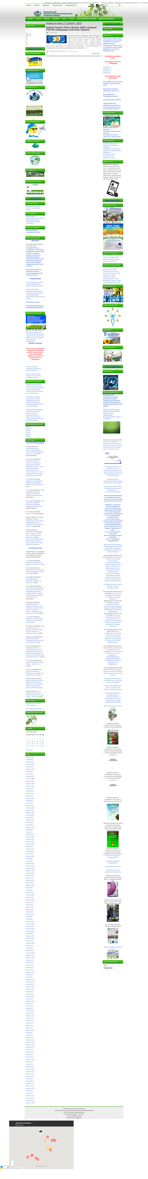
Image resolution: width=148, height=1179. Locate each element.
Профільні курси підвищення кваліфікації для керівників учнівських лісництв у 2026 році (35, 482)
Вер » (31, 750)
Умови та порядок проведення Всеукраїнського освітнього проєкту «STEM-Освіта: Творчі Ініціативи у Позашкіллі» (34, 541)
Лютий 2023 (29, 858)
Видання (47, 19)
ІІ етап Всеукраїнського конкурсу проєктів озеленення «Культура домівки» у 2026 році (35, 693)
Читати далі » (96, 53)
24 (27, 746)
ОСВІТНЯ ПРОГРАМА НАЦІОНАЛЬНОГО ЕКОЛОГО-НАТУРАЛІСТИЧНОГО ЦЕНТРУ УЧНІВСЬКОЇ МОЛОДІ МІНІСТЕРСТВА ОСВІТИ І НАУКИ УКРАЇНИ (35, 294)
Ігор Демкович (77, 1117)
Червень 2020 (30, 936)
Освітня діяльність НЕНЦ (112, 24)
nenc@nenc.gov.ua (76, 1116)
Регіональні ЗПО (57, 5)
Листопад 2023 (30, 837)
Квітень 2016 (29, 1057)
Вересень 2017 (30, 1016)
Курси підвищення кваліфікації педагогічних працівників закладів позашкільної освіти (35, 492)
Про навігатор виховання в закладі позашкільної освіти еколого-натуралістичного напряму (113, 672)
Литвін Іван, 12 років (109, 277)
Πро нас (38, 19)
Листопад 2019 (30, 953)
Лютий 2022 (29, 887)
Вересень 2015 (30, 1074)
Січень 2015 (29, 1093)
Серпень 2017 (30, 1018)
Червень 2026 (30, 762)
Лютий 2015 (29, 1090)
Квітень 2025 (29, 796)
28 (37, 746)
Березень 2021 (30, 914)
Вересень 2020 (30, 929)
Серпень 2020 (30, 931)
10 (27, 741)
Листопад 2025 (30, 779)
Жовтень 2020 (30, 926)
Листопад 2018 (30, 982)
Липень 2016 (29, 1049)
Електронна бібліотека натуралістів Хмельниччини (113, 871)
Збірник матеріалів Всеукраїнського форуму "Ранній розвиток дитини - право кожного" (112, 481)
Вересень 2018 (30, 987)
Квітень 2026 (29, 767)
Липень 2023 (29, 846)
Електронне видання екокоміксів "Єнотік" (113, 948)
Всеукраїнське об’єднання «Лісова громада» (33, 704)
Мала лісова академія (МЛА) (34, 709)
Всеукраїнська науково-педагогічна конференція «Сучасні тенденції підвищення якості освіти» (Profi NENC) (35, 450)
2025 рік (28, 436)
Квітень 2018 (29, 999)
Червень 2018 (30, 994)
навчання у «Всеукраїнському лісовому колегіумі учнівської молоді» (34, 620)
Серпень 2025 (30, 786)
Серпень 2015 (30, 1076)
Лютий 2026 (29, 771)
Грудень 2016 (30, 1037)
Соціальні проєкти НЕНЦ (113, 200)
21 (37, 743)
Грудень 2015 (30, 1066)
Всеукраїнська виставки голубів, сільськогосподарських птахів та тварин (35, 571)
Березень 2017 (30, 1030)
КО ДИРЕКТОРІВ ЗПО (35, 198)
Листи (64, 19)
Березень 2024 (30, 827)
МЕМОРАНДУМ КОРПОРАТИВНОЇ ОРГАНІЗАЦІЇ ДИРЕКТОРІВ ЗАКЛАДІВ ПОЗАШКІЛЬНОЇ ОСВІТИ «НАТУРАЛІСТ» (35, 219)
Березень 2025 (30, 798)
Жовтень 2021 (30, 897)
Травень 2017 (30, 1025)
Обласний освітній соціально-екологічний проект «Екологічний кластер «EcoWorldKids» (112, 680)
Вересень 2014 (30, 1103)
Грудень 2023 (30, 834)
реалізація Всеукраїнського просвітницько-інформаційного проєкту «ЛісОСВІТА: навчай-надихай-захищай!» (35, 522)
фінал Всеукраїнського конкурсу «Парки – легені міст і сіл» (35, 663)
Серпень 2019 (30, 960)
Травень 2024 (30, 822)
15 (40, 741)
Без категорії (64, 51)
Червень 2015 (30, 1081)
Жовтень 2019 (30, 955)
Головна (28, 5)
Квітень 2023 (29, 854)
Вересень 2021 (30, 899)
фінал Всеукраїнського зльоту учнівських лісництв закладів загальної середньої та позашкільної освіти (35, 629)
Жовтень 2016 (30, 1042)
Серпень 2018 (30, 989)
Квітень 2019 (29, 970)
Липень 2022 (29, 875)
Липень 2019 (29, 962)
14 (37, 741)
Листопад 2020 (30, 924)
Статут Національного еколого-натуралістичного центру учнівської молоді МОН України (35, 284)
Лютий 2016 (29, 1061)
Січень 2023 (29, 861)
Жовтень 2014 (30, 1100)
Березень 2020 (30, 943)
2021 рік (28, 429)
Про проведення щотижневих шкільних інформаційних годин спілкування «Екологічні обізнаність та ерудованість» (113, 651)
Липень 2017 (29, 1020)
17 (27, 743)
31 (27, 748)
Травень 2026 (30, 764)
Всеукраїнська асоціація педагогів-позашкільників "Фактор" (33, 208)
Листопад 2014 (30, 1098)
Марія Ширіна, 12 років (109, 269)
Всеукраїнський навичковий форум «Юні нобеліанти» (33, 563)
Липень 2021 (29, 904)
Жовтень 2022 (30, 868)
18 (30, 743)
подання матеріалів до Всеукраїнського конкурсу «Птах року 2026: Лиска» (35, 673)
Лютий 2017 (29, 1032)
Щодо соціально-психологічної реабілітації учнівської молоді (114, 559)
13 (35, 741)
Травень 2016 (30, 1054)
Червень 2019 (30, 965)
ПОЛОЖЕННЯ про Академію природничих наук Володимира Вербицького (112, 150)
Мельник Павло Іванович (110, 261)
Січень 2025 (29, 803)
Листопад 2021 (30, 895)
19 (32, 743)
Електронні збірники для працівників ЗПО (113, 862)
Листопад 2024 (30, 808)
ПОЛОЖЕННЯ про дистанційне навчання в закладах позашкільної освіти (113, 586)
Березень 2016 (30, 1059)
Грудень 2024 (30, 805)
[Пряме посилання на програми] (112, 744)
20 (35, 743)
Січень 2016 (29, 1064)
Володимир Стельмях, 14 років (112, 280)
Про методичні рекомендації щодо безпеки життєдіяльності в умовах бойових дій (113, 596)
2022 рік (28, 431)
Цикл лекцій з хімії (108, 156)
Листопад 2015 (30, 1069)
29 (40, 746)
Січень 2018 (29, 1006)
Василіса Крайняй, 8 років (110, 268)
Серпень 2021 (30, 902)
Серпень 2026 (30, 757)
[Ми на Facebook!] (96, 6)
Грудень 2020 (30, 921)
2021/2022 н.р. (107, 71)
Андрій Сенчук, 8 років (109, 275)
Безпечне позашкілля (109, 158)
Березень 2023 (30, 856)
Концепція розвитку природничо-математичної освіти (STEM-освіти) (33, 368)
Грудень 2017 (30, 1008)
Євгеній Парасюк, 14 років (110, 271)
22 (40, 743)
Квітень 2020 (29, 941)
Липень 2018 (29, 991)
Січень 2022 (29, 890)
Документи (56, 19)
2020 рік (28, 427)
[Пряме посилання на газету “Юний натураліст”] (113, 944)
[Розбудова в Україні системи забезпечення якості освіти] (112, 463)
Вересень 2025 (30, 783)
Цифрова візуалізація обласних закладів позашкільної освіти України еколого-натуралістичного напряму (113, 489)
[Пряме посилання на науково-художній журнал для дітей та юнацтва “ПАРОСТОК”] (113, 921)
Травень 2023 (30, 851)
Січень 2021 (29, 919)
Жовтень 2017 (30, 1013)
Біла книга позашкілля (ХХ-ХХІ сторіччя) (113, 706)
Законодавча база (70, 5)
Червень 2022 (30, 878)
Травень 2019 (30, 967)
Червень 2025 (30, 791)
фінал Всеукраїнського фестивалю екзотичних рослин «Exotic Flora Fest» (35, 640)
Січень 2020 (29, 948)
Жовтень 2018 (30, 984)
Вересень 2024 (30, 812)
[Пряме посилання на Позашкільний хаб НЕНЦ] (35, 195)
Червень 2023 (30, 849)
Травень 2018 (30, 996)
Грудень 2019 (30, 950)
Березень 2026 (30, 769)
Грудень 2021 (30, 892)
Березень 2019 (30, 972)
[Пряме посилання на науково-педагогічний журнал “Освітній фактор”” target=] (112, 896)
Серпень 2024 (30, 815)
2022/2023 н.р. (107, 72)
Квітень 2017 (29, 1028)
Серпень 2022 (30, 873)
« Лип (27, 750)
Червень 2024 (30, 820)
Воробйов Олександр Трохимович (112, 255)
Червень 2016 (30, 1052)
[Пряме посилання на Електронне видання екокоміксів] (113, 958)
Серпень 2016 (30, 1047)
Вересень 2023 (30, 841)
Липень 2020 (29, 933)
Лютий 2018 (29, 1003)
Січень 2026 (29, 774)
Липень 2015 (29, 1078)
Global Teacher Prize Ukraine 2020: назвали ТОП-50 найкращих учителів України (71, 28)
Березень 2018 (30, 1001)
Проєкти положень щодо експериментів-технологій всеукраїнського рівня (33, 375)
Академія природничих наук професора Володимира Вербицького (111, 145)
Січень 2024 (29, 832)
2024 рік (28, 434)
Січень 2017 (29, 1035)
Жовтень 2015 (30, 1071)
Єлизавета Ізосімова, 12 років (111, 273)
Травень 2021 (30, 909)
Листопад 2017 (30, 1011)
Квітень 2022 (29, 883)
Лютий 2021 (29, 916)
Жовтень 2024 (30, 810)
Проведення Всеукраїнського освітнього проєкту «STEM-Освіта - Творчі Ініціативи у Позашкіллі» (34, 534)
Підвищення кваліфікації (106, 19)
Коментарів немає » (74, 51)
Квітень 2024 (29, 825)
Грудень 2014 (30, 1095)
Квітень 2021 (29, 912)
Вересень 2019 (30, 958)
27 (35, 746)
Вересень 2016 (30, 1045)
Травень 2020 (30, 938)
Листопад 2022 (30, 866)
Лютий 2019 (29, 974)
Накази (71, 19)
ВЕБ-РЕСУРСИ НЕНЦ (35, 48)
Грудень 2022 (30, 863)
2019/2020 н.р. (107, 67)
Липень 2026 (29, 759)
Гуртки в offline (107, 31)
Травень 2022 (30, 880)
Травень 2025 (30, 793)
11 (29, 741)
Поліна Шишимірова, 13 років (111, 282)
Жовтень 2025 (30, 781)
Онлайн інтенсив (31, 513)
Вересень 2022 (30, 870)
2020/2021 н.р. (107, 69)
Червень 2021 (30, 907)
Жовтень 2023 (30, 839)
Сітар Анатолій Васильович (111, 257)
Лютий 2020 (29, 945)
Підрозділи (46, 5)
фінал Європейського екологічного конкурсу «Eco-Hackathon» (34, 580)
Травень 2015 (30, 1083)
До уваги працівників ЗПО (113, 366)
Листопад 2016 (30, 1040)
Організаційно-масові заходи (86, 19)
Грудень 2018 (30, 979)
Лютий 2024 (29, 829)
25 (30, 746)
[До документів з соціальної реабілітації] (112, 326)
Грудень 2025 (30, 776)
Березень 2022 (30, 885)
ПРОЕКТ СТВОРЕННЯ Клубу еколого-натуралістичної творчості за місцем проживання (112, 687)
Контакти (36, 5)
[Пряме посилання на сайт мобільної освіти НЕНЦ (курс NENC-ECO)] (112, 197)
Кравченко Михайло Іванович (111, 259)
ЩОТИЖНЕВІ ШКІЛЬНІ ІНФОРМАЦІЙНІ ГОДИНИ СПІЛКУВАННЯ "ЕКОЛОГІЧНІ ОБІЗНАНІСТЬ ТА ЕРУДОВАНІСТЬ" (113, 660)
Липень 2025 (29, 788)
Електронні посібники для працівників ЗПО (112, 856)
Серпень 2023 (30, 844)
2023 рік (28, 432)
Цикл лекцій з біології (109, 154)
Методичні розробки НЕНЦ (113, 866)
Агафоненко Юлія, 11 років (110, 278)
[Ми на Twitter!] (100, 6)
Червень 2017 (30, 1023)
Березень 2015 (30, 1088)
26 (32, 746)
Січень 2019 (29, 977)
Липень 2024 (29, 817)
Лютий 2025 (29, 800)
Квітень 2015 (29, 1086)
